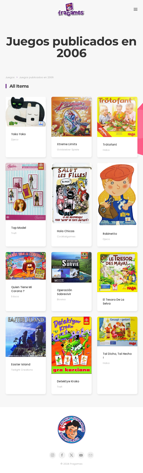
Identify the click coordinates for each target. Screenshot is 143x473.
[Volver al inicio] (71, 9)
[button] (135, 9)
